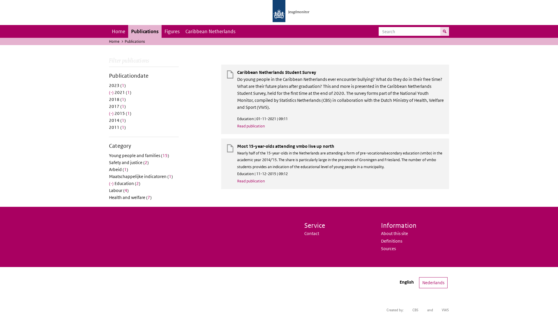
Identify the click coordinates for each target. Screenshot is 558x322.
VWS (445, 309)
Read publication (251, 126)
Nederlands (433, 282)
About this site (394, 233)
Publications (145, 31)
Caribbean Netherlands (210, 31)
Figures (172, 31)
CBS (415, 309)
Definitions (391, 241)
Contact (311, 233)
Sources (388, 248)
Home (118, 31)
